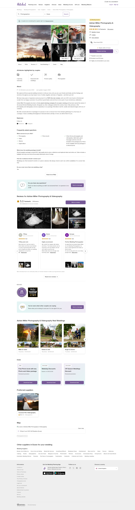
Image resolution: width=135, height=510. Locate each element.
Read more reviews (50, 277)
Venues (41, 4)
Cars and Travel (42, 453)
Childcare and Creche (77, 456)
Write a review (76, 202)
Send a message (77, 185)
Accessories (78, 453)
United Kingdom (102, 468)
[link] (28, 339)
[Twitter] (73, 468)
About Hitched (20, 487)
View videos (65, 58)
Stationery (111, 451)
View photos (78, 58)
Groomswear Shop (88, 453)
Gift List (77, 4)
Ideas (59, 4)
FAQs (26, 64)
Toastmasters (58, 456)
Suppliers (47, 4)
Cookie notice (20, 476)
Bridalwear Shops (72, 451)
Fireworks (35, 456)
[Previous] (17, 251)
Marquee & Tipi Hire (53, 453)
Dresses (54, 4)
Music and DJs (91, 451)
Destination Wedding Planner (24, 456)
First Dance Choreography (46, 456)
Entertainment (82, 451)
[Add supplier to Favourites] (83, 27)
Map (61, 64)
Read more (20, 118)
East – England (42, 9)
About (20, 64)
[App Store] (48, 474)
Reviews (34, 64)
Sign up (116, 4)
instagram (29, 123)
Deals (55, 64)
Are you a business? (22, 485)
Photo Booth (63, 453)
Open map (81, 428)
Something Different (61, 451)
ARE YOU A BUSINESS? (112, 1)
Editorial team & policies (23, 490)
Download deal (28, 382)
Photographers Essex (22, 436)
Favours (104, 451)
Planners (71, 453)
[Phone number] (116, 51)
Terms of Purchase (21, 472)
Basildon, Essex (96, 32)
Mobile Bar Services (49, 451)
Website (86, 4)
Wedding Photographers (30, 9)
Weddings (19, 9)
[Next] (85, 251)
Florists (25, 453)
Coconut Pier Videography (27, 412)
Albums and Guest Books (110, 453)
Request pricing (101, 51)
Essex (49, 9)
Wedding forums (68, 4)
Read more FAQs (51, 174)
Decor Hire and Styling (36, 451)
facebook (21, 123)
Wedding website (21, 496)
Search (66, 14)
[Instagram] (80, 468)
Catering (19, 453)
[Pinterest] (76, 468)
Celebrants (67, 456)
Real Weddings (45, 64)
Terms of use (20, 469)
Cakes (98, 451)
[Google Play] (59, 474)
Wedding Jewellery (89, 456)
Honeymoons (98, 453)
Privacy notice (20, 474)
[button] (51, 185)
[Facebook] (70, 468)
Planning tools (32, 4)
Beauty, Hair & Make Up (23, 451)
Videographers (32, 453)
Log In (111, 4)
